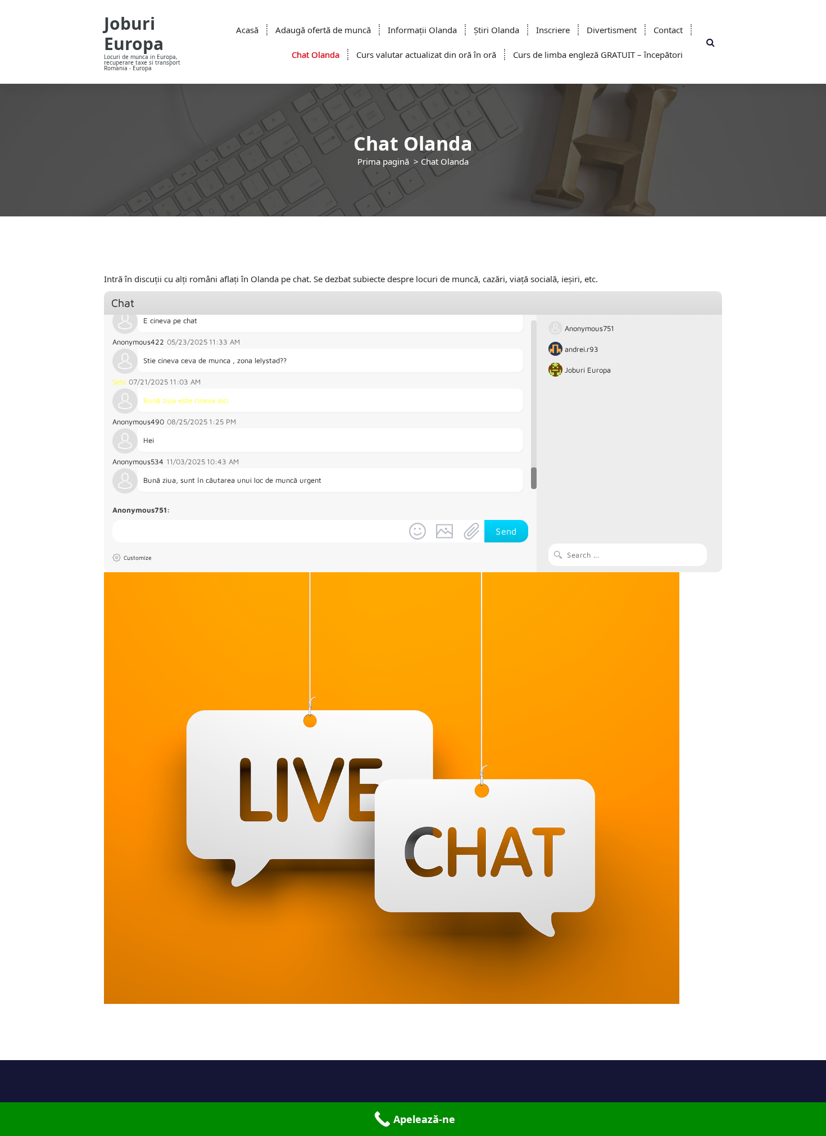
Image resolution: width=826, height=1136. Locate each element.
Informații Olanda (422, 29)
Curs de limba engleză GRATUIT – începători (598, 54)
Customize (138, 557)
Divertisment (612, 29)
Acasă (247, 29)
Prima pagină (383, 161)
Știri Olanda (496, 29)
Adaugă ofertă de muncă (323, 29)
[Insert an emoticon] (417, 531)
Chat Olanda (315, 54)
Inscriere (553, 29)
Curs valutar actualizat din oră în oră (426, 54)
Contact (668, 29)
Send (506, 531)
